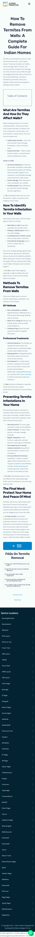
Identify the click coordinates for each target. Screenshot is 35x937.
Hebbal (4, 660)
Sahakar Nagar (7, 873)
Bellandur (5, 630)
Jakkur (4, 867)
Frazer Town (6, 648)
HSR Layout (6, 677)
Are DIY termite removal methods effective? (17, 569)
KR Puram (5, 891)
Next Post (17, 600)
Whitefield (5, 743)
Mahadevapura (7, 909)
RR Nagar (5, 761)
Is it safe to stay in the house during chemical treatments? (18, 585)
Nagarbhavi (6, 915)
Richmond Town (7, 731)
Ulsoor (4, 850)
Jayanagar (5, 689)
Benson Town (6, 856)
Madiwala (5, 719)
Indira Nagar (6, 683)
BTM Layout (6, 636)
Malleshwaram (7, 832)
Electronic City (6, 642)
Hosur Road (6, 666)
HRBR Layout (6, 672)
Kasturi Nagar (6, 707)
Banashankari (6, 624)
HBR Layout (6, 654)
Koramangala (6, 713)
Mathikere (5, 879)
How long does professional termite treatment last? (15, 580)
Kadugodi (5, 701)
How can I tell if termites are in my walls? (17, 564)
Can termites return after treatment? (14, 575)
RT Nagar (5, 755)
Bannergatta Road (8, 618)
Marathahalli (6, 725)
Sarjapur (5, 737)
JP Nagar (5, 695)
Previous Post (17, 595)
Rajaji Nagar (6, 897)
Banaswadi (5, 885)
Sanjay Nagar (6, 903)
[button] (29, 4)
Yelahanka (5, 749)
